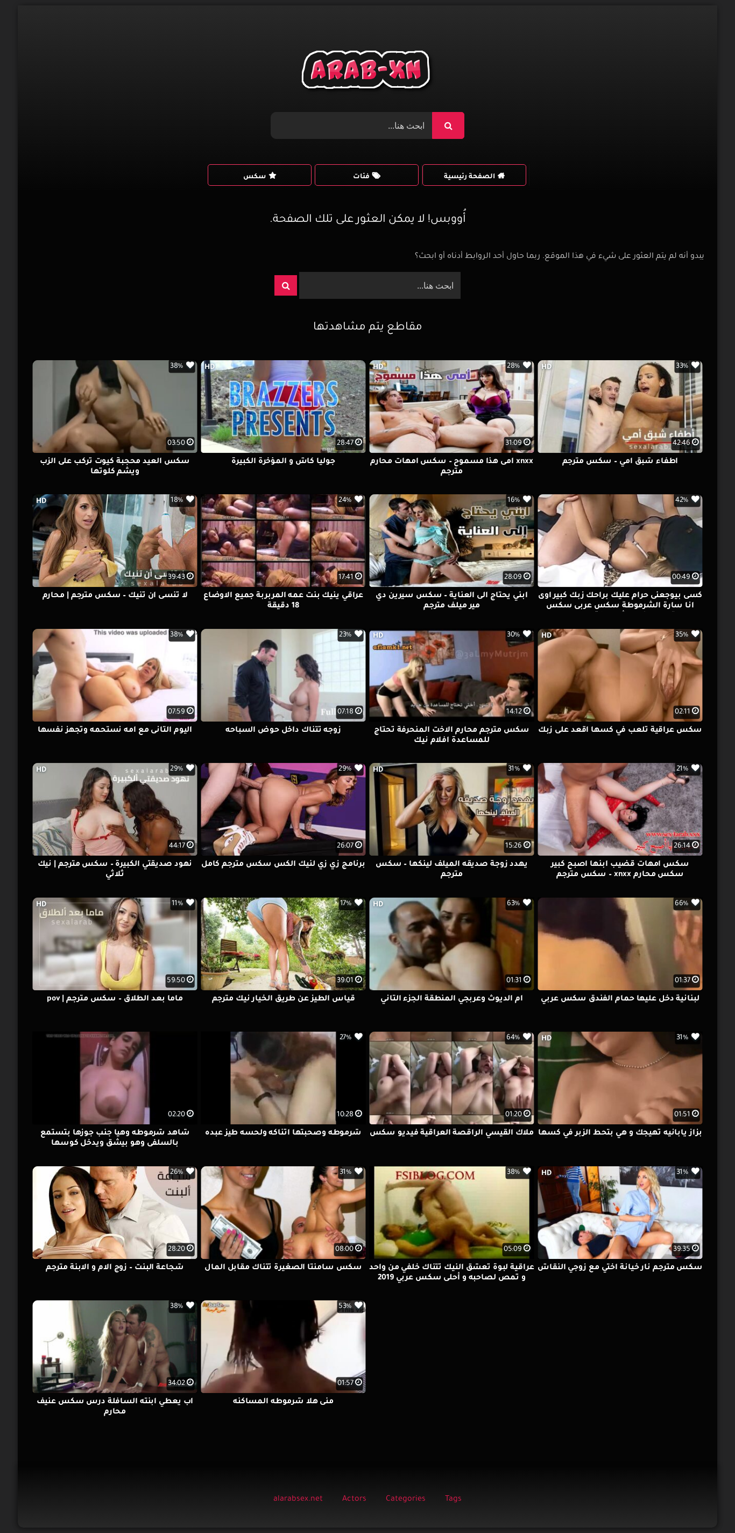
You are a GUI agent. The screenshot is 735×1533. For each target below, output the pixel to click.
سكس (254, 177)
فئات (361, 177)
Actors (354, 1499)
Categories (406, 1499)
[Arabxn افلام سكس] (367, 72)
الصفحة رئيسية (469, 177)
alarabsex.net (298, 1499)
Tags (453, 1499)
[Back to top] (700, 1500)
